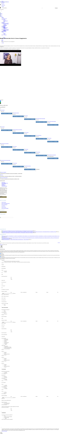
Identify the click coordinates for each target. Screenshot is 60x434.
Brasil (14, 293)
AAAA (11, 279)
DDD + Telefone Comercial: (5, 296)
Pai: (2, 272)
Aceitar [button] (3, 244)
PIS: (2, 287)
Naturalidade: (3, 266)
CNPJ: (2, 318)
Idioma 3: (3, 361)
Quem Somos (3, 182)
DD (11, 277)
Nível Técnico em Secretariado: (5, 371)
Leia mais (1, 244)
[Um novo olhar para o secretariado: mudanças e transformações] (51, 121)
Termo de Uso (3, 185)
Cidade (36, 292)
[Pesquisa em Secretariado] (2, 126)
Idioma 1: (3, 349)
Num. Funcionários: (4, 332)
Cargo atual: (3, 336)
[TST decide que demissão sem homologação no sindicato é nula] (3, 177)
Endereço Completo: (4, 320)
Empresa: (3, 314)
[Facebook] (30, 100)
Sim (4, 304)
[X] (30, 103)
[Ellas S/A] (38, 135)
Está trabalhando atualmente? (5, 309)
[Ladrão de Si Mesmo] (26, 132)
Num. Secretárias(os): (4, 334)
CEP (57, 292)
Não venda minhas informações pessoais (6, 243)
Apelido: (3, 264)
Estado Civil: (3, 280)
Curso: (2, 380)
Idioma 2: (3, 355)
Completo (5, 372)
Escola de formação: (4, 404)
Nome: (3, 262)
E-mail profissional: (4, 301)
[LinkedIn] (30, 101)
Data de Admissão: (4, 328)
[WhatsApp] (30, 102)
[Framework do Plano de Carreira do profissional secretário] (14, 163)
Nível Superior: (3, 375)
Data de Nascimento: (4, 276)
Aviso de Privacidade (5, 208)
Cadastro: (3, 260)
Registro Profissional (4, 402)
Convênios (3, 184)
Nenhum (5, 352)
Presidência (5, 343)
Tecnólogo (5, 377)
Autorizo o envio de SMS (5, 303)
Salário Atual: (3, 345)
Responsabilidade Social (5, 183)
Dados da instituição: (4, 395)
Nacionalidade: (4, 268)
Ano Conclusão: (4, 382)
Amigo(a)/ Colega (6, 417)
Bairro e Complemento (23, 292)
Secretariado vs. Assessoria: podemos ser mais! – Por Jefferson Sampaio (10, 176)
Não (4, 305)
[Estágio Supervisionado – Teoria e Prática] (14, 146)
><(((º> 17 (59, 242)
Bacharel (5, 376)
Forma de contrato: (4, 312)
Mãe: (2, 274)
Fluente (5, 353)
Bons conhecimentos (7, 360)
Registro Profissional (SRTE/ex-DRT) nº (6, 400)
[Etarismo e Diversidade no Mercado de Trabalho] (40, 118)
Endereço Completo (4, 291)
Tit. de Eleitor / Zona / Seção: (5, 289)
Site (4, 415)
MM (11, 278)
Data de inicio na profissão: (5, 407)
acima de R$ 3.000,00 (7, 348)
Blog (2, 40)
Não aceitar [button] (5, 244)
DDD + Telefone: (4, 323)
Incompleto (5, 373)
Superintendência (6, 342)
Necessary (2, 253)
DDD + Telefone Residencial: (5, 294)
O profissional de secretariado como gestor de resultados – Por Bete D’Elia (11, 173)
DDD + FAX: (3, 398)
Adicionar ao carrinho (7, 113)
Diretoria (5, 341)
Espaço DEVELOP (4, 204)
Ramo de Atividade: (4, 316)
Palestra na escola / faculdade (8, 416)
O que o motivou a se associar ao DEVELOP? (7, 419)
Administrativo (6, 339)
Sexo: (2, 270)
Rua (11, 292)
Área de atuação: (4, 338)
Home (2, 1)
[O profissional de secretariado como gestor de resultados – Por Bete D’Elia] (3, 172)
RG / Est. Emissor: (4, 282)
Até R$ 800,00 (6, 346)
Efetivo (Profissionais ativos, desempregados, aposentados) (11, 261)
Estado (47, 292)
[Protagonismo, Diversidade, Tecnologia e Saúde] (4, 143)
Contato (3, 6)
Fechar (1, 433)
